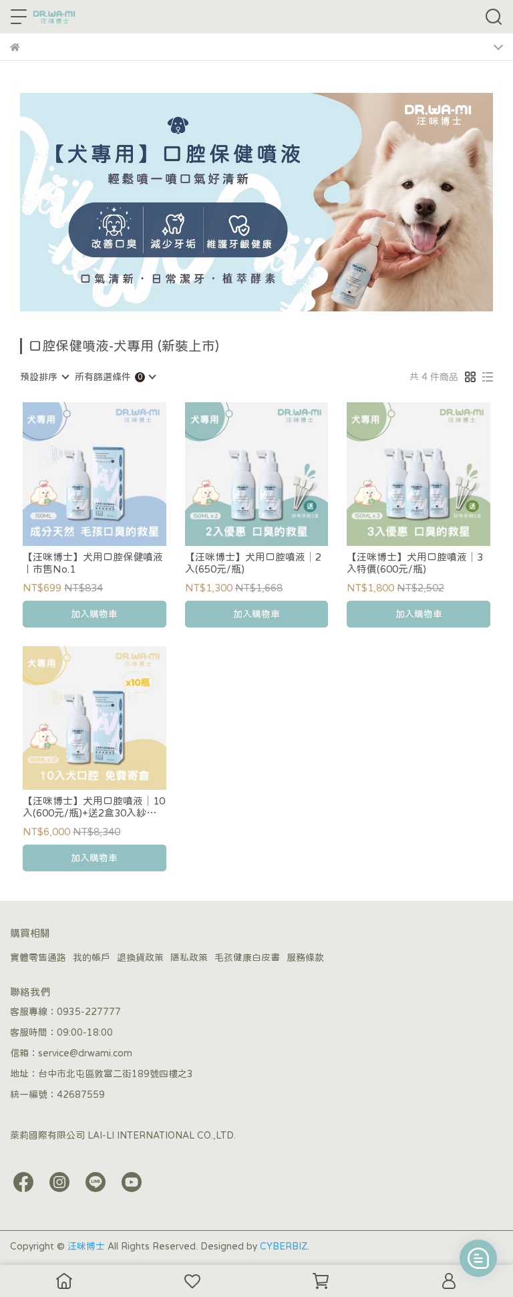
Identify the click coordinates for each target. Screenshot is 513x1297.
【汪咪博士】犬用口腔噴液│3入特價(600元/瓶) (415, 563)
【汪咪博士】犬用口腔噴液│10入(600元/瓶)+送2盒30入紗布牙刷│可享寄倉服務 (94, 807)
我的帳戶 (91, 957)
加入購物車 (94, 614)
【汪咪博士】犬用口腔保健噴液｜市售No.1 (93, 563)
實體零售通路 (38, 957)
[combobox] (44, 377)
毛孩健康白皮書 (247, 957)
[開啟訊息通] (478, 1258)
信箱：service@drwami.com (71, 1053)
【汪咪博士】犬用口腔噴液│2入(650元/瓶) (253, 563)
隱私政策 (189, 957)
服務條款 (305, 957)
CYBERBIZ (283, 1246)
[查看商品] (75, 474)
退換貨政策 (140, 957)
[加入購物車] (113, 474)
